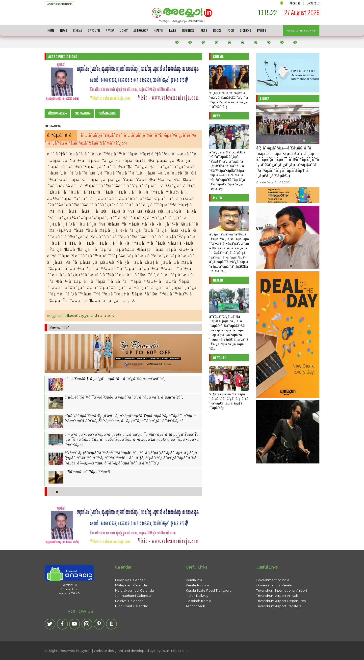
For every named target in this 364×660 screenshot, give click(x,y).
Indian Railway (197, 596)
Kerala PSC (195, 580)
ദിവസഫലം (57, 113)
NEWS (63, 30)
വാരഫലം (82, 113)
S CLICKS (245, 30)
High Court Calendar (131, 606)
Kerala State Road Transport (208, 590)
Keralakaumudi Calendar (135, 590)
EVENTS (261, 30)
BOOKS (217, 30)
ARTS (204, 30)
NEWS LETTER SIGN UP (301, 30)
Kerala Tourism (197, 585)
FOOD (231, 30)
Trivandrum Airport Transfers (278, 606)
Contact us (313, 2)
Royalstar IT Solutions (171, 651)
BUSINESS (188, 30)
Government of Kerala (274, 585)
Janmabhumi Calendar (133, 596)
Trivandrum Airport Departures (281, 601)
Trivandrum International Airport (281, 590)
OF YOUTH (94, 30)
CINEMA (77, 30)
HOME (51, 30)
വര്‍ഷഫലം (107, 113)
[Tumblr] (111, 624)
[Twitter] (50, 624)
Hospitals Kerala (198, 601)
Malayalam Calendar (131, 585)
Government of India (272, 580)
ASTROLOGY (140, 30)
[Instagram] (86, 624)
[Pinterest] (99, 624)
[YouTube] (74, 624)
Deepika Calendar (130, 580)
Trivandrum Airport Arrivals (277, 596)
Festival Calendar (129, 601)
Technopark (195, 606)
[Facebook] (62, 624)
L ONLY (124, 30)
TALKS (172, 30)
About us (295, 2)
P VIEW (110, 30)
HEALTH (158, 30)
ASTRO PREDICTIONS (59, 4)
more (54, 491)
